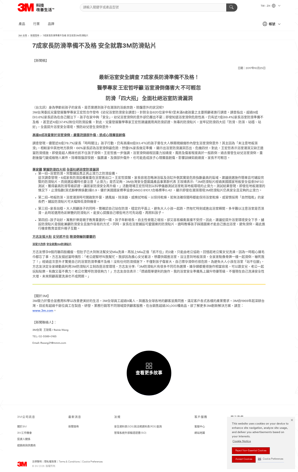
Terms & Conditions (69, 462)
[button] (270, 459)
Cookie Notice (242, 441)
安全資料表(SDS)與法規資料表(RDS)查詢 (138, 426)
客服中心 (199, 426)
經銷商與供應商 (26, 445)
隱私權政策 (50, 462)
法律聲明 (37, 462)
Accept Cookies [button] (243, 459)
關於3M (22, 426)
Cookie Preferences (92, 462)
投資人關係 (23, 439)
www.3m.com (42, 311)
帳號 (272, 24)
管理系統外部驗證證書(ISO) (130, 433)
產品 (22, 24)
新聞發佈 (73, 426)
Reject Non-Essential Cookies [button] (250, 450)
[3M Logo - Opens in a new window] (41, 7)
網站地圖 (199, 433)
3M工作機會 (24, 433)
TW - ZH (266, 6)
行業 (36, 24)
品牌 (51, 24)
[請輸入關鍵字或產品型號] (231, 7)
